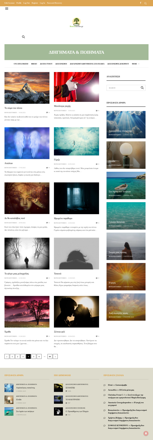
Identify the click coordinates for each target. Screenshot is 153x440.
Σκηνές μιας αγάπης (118, 252)
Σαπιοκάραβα (121, 385)
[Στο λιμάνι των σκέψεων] (126, 185)
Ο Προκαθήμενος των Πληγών (77, 411)
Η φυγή (112, 283)
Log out (26, 3)
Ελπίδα (112, 161)
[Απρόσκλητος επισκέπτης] (126, 124)
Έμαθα (7, 332)
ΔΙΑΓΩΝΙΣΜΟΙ (61, 64)
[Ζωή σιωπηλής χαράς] (126, 307)
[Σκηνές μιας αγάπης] (126, 246)
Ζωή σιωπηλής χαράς (118, 313)
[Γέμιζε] (76, 141)
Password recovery (54, 3)
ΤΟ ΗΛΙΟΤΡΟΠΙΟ (73, 399)
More (134, 64)
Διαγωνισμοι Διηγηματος (77, 384)
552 (69, 415)
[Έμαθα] (26, 312)
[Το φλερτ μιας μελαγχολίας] (26, 253)
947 (69, 403)
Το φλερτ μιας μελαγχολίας (16, 273)
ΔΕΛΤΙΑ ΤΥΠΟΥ (46, 64)
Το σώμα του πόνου (13, 108)
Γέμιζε (57, 159)
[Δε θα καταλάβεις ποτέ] (26, 198)
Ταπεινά (57, 273)
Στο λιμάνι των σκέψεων (120, 191)
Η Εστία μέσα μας (126, 390)
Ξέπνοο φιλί (59, 332)
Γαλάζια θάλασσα (117, 222)
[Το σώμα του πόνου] (26, 88)
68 (50, 356)
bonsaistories (10, 112)
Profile (18, 3)
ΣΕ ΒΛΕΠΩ (70, 388)
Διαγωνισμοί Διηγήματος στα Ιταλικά (87, 64)
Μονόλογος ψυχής (62, 106)
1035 (69, 391)
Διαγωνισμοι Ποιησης (75, 408)
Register (35, 3)
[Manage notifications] (146, 433)
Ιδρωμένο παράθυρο (63, 218)
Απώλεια (8, 163)
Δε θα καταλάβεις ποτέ (14, 218)
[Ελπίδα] (126, 155)
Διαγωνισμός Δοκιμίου (118, 64)
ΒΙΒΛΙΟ (34, 64)
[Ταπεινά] (76, 253)
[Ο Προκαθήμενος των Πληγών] (58, 410)
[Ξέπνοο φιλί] (76, 312)
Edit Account (9, 3)
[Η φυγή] (126, 276)
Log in (42, 3)
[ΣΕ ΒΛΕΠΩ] (58, 386)
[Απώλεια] (26, 143)
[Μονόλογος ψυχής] (76, 87)
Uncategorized (21, 64)
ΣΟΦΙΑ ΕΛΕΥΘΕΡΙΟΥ (118, 425)
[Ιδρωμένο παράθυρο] (76, 198)
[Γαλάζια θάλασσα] (126, 216)
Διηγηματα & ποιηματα (26, 384)
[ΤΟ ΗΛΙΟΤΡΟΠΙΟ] (58, 399)
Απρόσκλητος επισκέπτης (120, 131)
